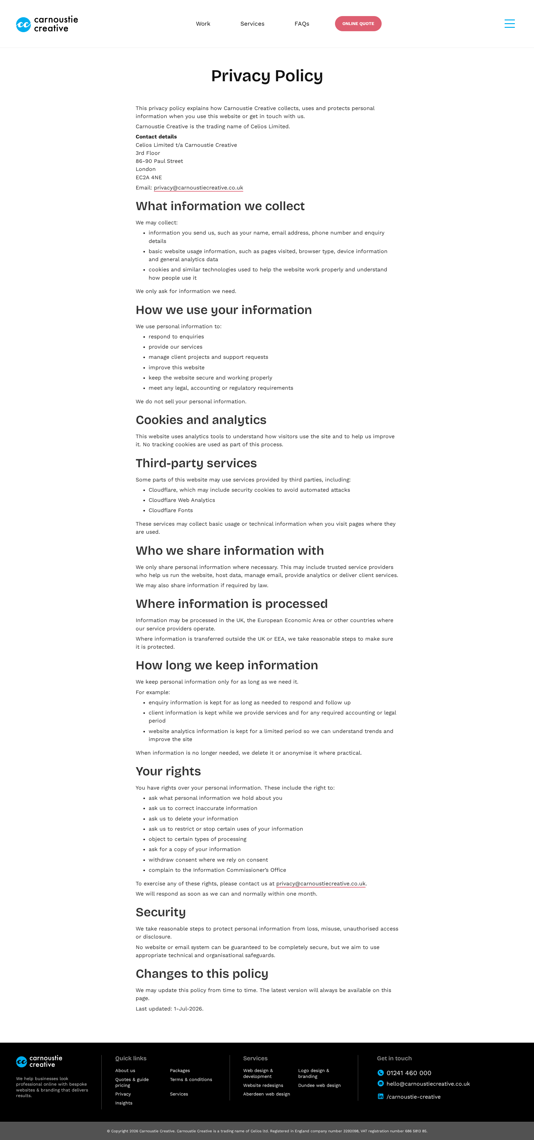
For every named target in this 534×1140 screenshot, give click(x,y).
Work (203, 23)
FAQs (302, 23)
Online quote (358, 23)
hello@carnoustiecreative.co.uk (428, 1084)
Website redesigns (263, 1085)
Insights (124, 1103)
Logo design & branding (313, 1073)
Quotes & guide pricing (132, 1082)
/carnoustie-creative (414, 1097)
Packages (180, 1070)
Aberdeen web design (266, 1094)
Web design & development (258, 1073)
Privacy (123, 1094)
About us (125, 1070)
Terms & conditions (191, 1079)
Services (252, 23)
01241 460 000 (409, 1073)
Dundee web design (319, 1085)
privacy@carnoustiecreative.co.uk (198, 187)
